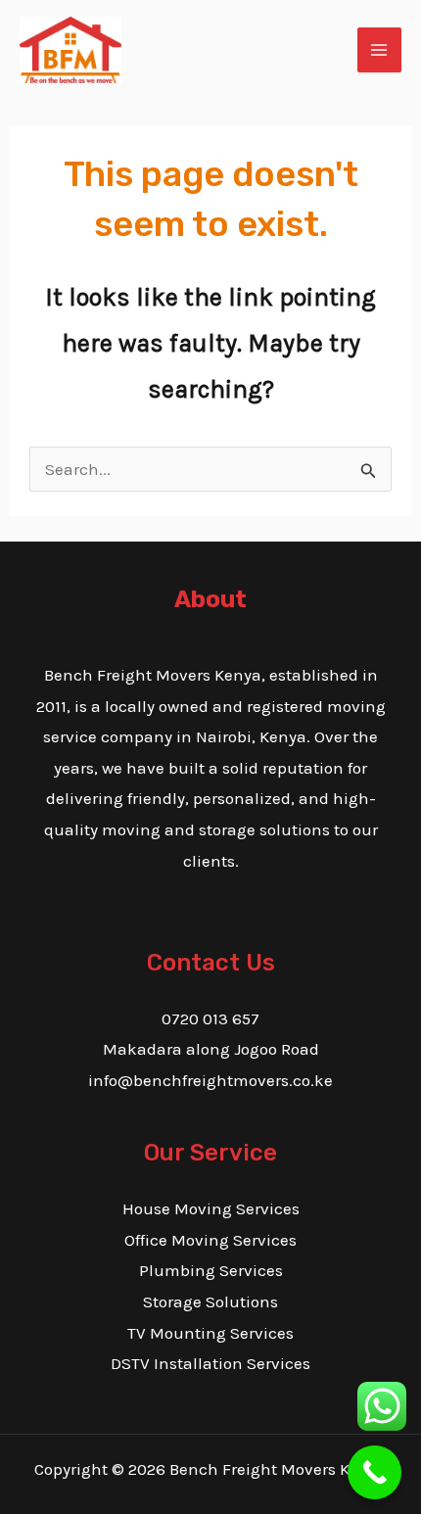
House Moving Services (211, 1208)
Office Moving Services (210, 1240)
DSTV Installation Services (210, 1363)
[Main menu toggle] (379, 49)
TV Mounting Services (210, 1333)
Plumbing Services (211, 1270)
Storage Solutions (210, 1301)
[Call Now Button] (374, 1472)
